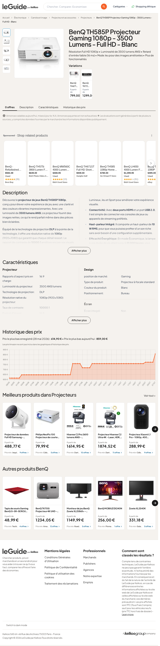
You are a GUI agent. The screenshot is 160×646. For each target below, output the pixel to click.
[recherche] (104, 7)
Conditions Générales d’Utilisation (57, 559)
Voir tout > (150, 395)
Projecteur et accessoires (64, 17)
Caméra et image (39, 17)
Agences (88, 569)
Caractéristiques (48, 107)
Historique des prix (74, 107)
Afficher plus (79, 250)
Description (26, 107)
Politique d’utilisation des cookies (59, 575)
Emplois (88, 582)
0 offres (10, 107)
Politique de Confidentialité (61, 567)
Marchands (89, 557)
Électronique (20, 17)
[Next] (155, 429)
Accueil (6, 17)
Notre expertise (92, 576)
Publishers (89, 563)
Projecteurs (86, 17)
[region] (112, 84)
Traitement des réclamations (61, 583)
